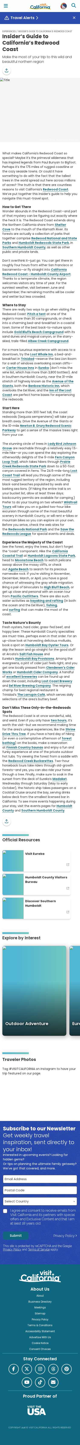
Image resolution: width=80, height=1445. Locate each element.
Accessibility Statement (40, 1331)
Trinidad (27, 359)
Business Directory (40, 1301)
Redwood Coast (55, 189)
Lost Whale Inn (41, 354)
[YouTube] (20, 1086)
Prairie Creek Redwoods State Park (36, 464)
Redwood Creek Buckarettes (30, 761)
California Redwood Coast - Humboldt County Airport (36, 271)
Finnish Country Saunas (24, 747)
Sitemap (40, 1313)
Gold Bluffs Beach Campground (39, 332)
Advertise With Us (40, 1337)
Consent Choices (40, 1349)
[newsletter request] (53, 1382)
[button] (6, 70)
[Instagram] (8, 1086)
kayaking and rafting (46, 601)
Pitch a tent (36, 314)
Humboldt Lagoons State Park (51, 556)
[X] (27, 1369)
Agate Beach (18, 569)
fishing (51, 605)
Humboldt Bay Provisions (34, 658)
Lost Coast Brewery (57, 681)
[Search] (74, 6)
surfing (14, 610)
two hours (59, 720)
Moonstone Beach (29, 560)
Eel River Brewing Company (30, 685)
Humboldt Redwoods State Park (44, 243)
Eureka (43, 368)
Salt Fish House (31, 654)
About (40, 1295)
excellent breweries (21, 676)
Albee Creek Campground (48, 341)
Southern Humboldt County (23, 247)
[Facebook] (14, 1369)
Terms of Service (39, 1249)
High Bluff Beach (56, 587)
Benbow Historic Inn (43, 386)
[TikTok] (40, 1382)
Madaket (59, 779)
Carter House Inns (20, 368)
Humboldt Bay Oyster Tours (46, 645)
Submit (16, 1235)
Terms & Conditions (40, 1325)
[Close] (75, 18)
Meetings (40, 1307)
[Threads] (53, 1369)
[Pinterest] (14, 1086)
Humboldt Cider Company (37, 672)
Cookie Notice (40, 1343)
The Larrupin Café (31, 694)
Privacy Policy (64, 1236)
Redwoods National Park (27, 529)
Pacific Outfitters (24, 596)
